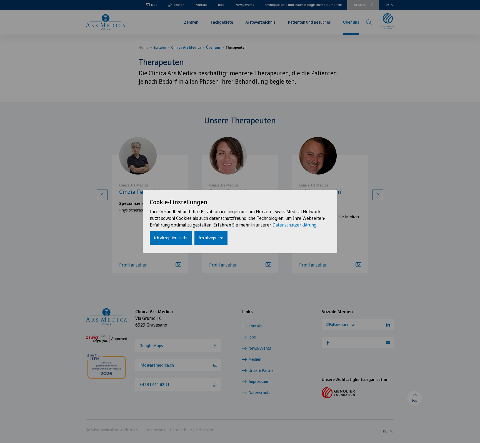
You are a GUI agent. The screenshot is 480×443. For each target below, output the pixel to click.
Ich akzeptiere (211, 237)
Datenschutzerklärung (294, 225)
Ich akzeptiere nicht (171, 237)
